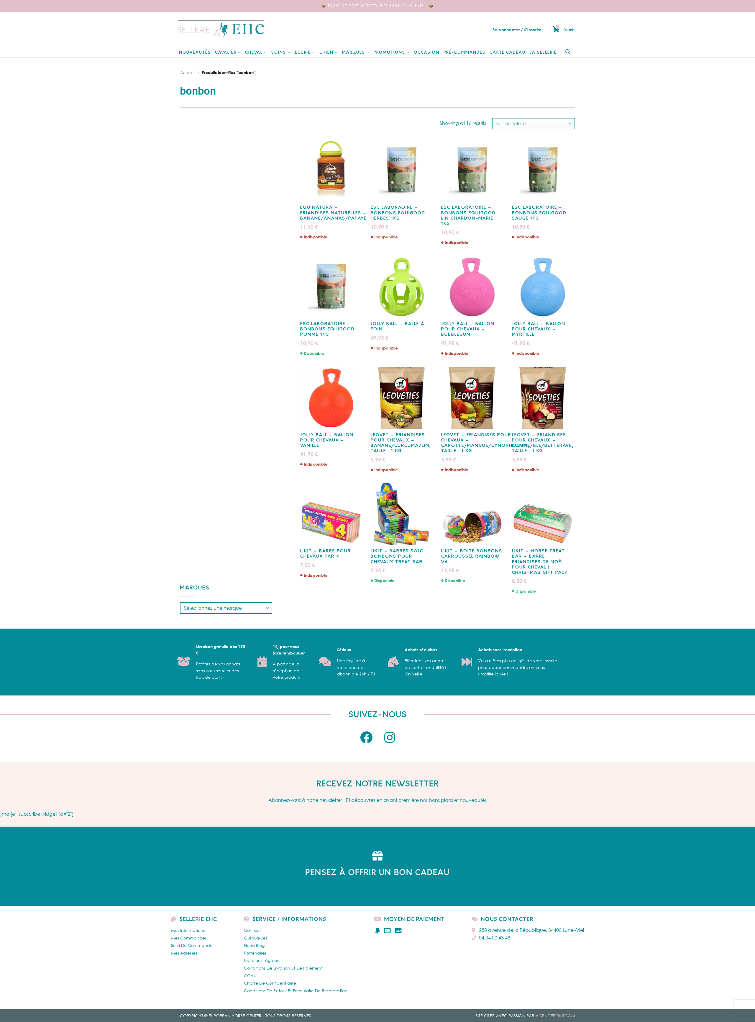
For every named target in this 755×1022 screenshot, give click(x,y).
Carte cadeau (508, 53)
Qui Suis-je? (256, 937)
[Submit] (567, 52)
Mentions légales (261, 960)
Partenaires (255, 952)
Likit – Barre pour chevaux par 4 (325, 554)
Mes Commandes (188, 937)
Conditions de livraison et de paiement (283, 967)
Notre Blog (254, 945)
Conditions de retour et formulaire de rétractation (295, 990)
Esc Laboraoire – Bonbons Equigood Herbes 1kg (398, 212)
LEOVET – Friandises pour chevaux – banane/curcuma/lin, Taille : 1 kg (401, 443)
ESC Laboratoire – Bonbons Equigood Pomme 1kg (327, 329)
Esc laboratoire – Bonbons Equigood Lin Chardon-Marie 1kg (468, 215)
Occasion (426, 53)
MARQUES (353, 53)
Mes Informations (188, 930)
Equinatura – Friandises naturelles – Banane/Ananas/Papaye (333, 212)
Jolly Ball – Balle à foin (397, 327)
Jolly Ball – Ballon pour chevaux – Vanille (327, 440)
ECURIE (303, 53)
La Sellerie (543, 53)
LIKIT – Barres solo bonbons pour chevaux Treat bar (397, 556)
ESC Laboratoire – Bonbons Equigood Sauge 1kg (539, 212)
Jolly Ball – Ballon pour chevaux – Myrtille (538, 329)
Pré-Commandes (464, 53)
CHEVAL (254, 53)
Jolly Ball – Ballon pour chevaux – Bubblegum (468, 329)
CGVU (250, 975)
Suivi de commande (192, 945)
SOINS (278, 53)
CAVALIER (226, 53)
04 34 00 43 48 (494, 938)
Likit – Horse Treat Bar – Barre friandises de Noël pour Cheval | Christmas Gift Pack (540, 562)
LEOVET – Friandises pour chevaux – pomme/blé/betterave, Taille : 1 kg (543, 443)
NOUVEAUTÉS (195, 53)
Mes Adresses (184, 952)
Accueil (187, 72)
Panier (566, 29)
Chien (326, 53)
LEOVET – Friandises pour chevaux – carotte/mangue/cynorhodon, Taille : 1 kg (485, 443)
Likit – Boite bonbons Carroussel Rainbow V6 (471, 556)
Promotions (389, 53)
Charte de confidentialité (270, 982)
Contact (252, 930)
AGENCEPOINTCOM (555, 1015)
